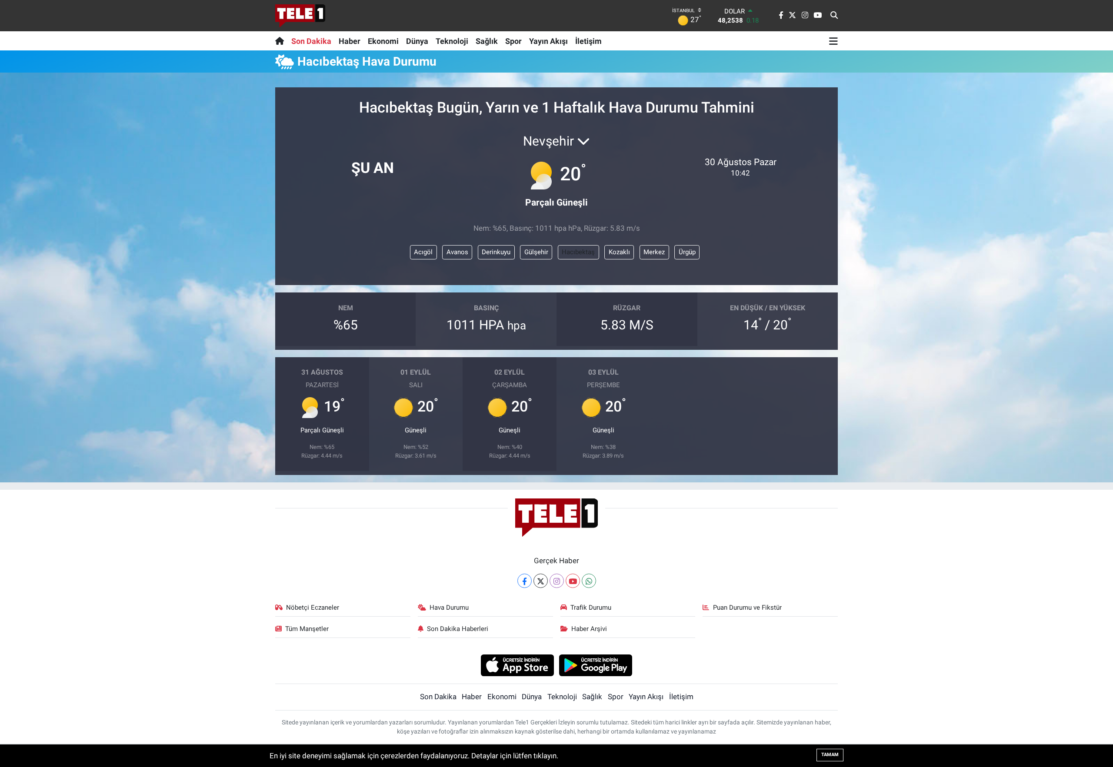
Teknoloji (452, 41)
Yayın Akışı (548, 41)
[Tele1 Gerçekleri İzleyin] (300, 16)
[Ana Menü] (833, 40)
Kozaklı (619, 252)
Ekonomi (383, 41)
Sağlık (487, 41)
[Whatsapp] (589, 581)
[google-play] (595, 665)
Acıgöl (423, 252)
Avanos (457, 252)
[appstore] (517, 665)
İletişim (588, 41)
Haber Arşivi (589, 629)
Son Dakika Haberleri (457, 629)
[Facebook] (524, 581)
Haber (349, 41)
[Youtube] (573, 581)
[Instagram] (557, 581)
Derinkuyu (496, 252)
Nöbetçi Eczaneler (312, 607)
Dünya (417, 41)
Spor (513, 41)
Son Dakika (311, 41)
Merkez (654, 252)
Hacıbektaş (578, 252)
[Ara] (834, 15)
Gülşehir (536, 252)
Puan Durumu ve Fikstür (747, 607)
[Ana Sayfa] (281, 40)
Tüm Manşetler (307, 629)
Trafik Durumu (590, 607)
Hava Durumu (449, 607)
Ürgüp (687, 252)
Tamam (830, 754)
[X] (540, 581)
